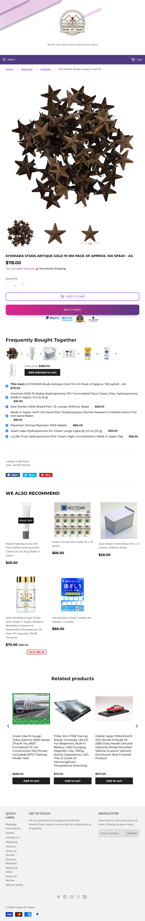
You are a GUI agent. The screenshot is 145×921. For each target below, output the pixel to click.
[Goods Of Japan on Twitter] (58, 897)
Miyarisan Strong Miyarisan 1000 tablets (39, 425)
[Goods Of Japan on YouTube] (85, 897)
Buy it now (72, 309)
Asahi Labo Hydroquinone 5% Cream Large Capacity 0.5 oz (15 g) (56, 431)
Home (9, 69)
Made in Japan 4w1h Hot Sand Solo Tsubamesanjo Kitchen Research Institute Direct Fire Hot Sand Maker (74, 414)
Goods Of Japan (25, 907)
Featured (26, 69)
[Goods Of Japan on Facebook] (65, 897)
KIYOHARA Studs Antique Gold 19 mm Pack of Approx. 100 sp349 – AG (68, 384)
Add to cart (31, 781)
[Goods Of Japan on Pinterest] (72, 897)
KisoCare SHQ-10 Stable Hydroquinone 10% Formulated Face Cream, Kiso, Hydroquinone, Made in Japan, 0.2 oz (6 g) (74, 395)
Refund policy (14, 884)
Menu (11, 59)
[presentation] (8, 726)
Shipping (29, 268)
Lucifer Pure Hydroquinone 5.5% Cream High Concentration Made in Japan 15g (67, 436)
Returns (10, 846)
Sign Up (132, 833)
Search (10, 832)
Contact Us (12, 837)
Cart (139, 59)
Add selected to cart (42, 372)
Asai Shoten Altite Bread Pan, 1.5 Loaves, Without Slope (50, 406)
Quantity (11, 278)
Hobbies (45, 69)
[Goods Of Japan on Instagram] (78, 897)
